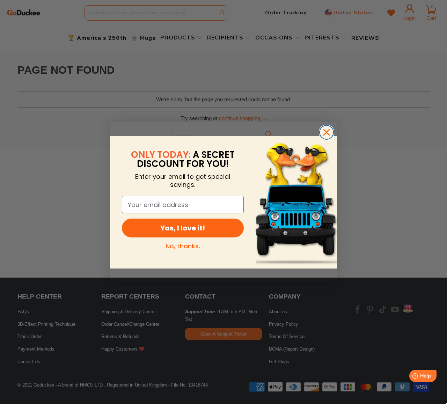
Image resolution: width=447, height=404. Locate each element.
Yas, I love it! (182, 228)
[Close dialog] (327, 132)
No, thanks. (183, 246)
